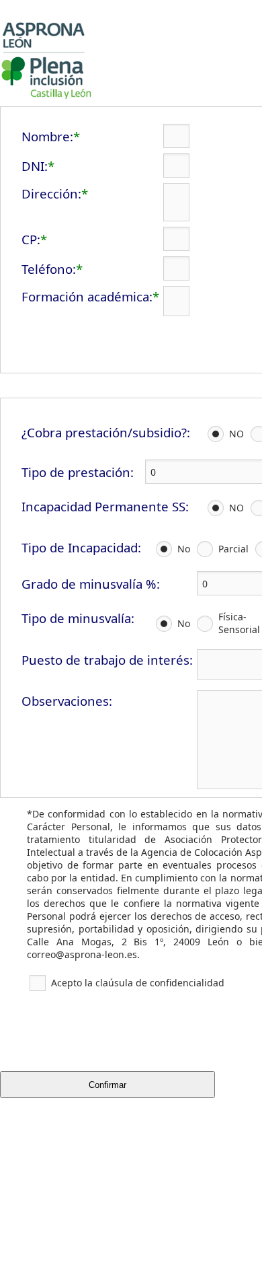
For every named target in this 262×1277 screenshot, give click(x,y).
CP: (30, 239)
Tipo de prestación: (77, 472)
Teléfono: (48, 268)
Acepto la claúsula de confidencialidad (137, 982)
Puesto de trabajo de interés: (107, 659)
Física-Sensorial (239, 623)
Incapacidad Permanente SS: (105, 506)
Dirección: (51, 193)
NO (236, 433)
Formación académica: (86, 296)
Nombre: (47, 136)
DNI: (34, 165)
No (183, 548)
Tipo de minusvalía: (77, 618)
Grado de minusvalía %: (90, 583)
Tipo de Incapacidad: (81, 547)
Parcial (233, 548)
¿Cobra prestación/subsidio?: (105, 432)
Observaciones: (66, 700)
